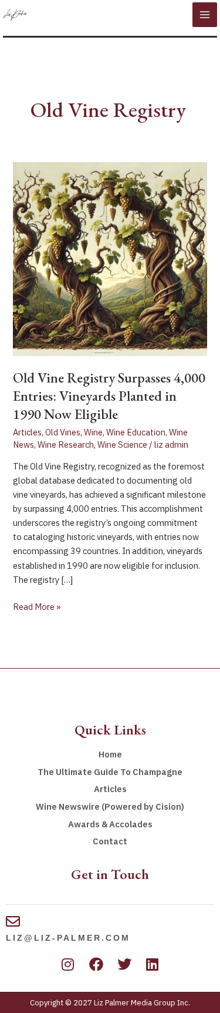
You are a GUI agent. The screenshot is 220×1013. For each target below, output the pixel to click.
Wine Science (122, 444)
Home (110, 754)
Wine (93, 432)
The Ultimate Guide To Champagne (110, 771)
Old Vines (62, 432)
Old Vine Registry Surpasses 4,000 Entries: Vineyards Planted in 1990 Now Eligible (109, 395)
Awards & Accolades (110, 824)
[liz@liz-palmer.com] (13, 921)
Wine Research (66, 444)
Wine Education (135, 432)
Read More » (37, 606)
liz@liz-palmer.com (68, 937)
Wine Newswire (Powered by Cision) (110, 806)
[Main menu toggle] (204, 14)
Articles (27, 432)
